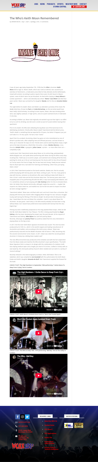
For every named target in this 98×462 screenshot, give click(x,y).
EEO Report (48, 429)
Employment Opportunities (49, 442)
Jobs (36, 4)
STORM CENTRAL (59, 6)
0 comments (44, 22)
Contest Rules (49, 425)
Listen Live (80, 6)
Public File (48, 437)
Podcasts (51, 4)
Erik (38, 22)
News (42, 4)
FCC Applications (50, 433)
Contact (83, 4)
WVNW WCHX (16, 22)
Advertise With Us (51, 421)
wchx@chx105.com (24, 422)
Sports (60, 4)
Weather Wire (72, 4)
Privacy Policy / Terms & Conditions (51, 448)
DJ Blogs (33, 22)
